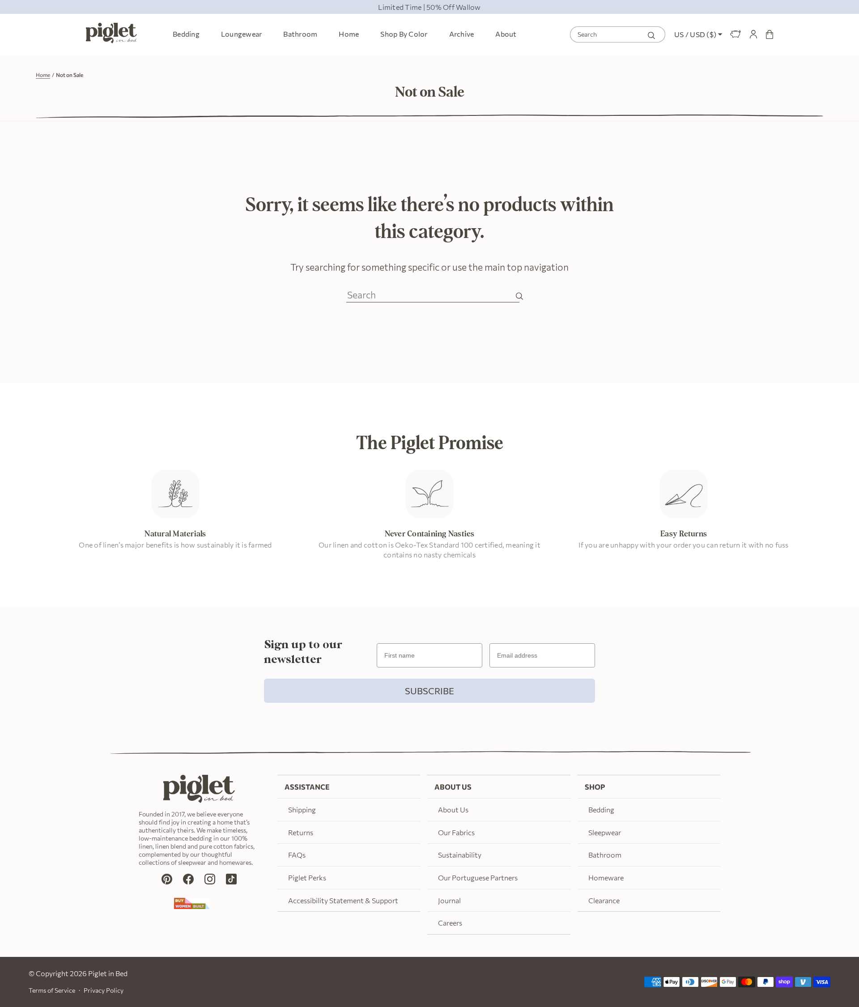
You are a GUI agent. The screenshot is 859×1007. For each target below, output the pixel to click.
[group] (429, 6)
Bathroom (604, 854)
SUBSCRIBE (429, 690)
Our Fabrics (456, 832)
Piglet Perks (307, 877)
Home (43, 75)
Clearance (604, 900)
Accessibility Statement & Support (343, 900)
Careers (450, 922)
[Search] (651, 34)
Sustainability (459, 854)
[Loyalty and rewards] (735, 35)
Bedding (601, 809)
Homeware (606, 877)
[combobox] (617, 34)
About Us (453, 809)
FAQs (297, 854)
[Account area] (753, 35)
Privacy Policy (103, 990)
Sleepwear (604, 832)
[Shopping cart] (769, 35)
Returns (300, 832)
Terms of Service (52, 990)
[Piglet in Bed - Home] (111, 35)
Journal (449, 900)
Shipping (302, 809)
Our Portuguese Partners (478, 877)
